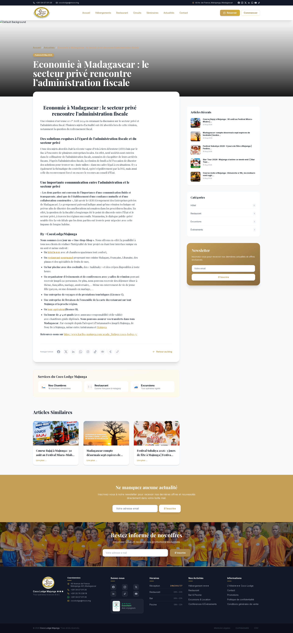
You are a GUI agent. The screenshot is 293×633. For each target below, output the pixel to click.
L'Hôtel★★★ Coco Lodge (240, 585)
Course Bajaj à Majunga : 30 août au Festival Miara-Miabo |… (55, 455)
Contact (231, 590)
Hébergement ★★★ (198, 585)
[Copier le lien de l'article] (117, 352)
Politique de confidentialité (240, 599)
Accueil (37, 47)
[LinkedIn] (113, 594)
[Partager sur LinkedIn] (73, 352)
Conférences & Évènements (202, 604)
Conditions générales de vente (243, 604)
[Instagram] (125, 587)
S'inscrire (223, 277)
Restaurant (193, 590)
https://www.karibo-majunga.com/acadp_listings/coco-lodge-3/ (100, 334)
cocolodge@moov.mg (81, 601)
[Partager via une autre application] (110, 352)
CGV (256, 628)
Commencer (250, 12)
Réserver (232, 12)
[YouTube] (256, 3)
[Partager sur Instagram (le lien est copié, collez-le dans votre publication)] (88, 352)
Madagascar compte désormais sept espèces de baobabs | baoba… (103, 455)
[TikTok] (259, 3)
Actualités (49, 47)
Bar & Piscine (195, 595)
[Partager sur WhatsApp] (81, 352)
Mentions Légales (222, 628)
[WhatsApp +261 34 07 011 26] (252, 3)
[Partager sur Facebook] (59, 352)
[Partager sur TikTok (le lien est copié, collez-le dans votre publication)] (95, 352)
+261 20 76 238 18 (79, 593)
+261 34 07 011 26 (79, 590)
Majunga (102, 327)
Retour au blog (164, 351)
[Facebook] (113, 587)
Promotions (233, 595)
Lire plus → (41, 460)
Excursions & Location (199, 599)
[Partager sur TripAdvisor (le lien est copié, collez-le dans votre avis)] (102, 352)
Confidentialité (242, 628)
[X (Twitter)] (136, 587)
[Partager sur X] (66, 352)
